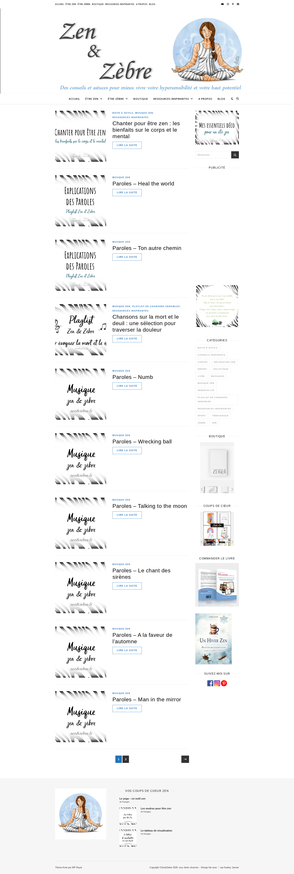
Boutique (98, 4)
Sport (202, 416)
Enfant (202, 369)
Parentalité (206, 390)
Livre (201, 376)
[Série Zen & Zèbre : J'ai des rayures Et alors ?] (222, 490)
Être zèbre (84, 4)
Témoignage (220, 416)
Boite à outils (122, 113)
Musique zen (144, 113)
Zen (214, 423)
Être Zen (71, 4)
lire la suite (127, 145)
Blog (152, 4)
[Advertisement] (217, 223)
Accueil (59, 4)
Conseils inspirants (211, 355)
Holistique (221, 369)
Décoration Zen (224, 362)
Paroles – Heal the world (143, 184)
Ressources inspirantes (119, 4)
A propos (142, 4)
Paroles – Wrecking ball (142, 441)
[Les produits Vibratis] (224, 542)
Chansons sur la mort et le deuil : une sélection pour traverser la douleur (145, 323)
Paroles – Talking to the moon (149, 506)
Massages (217, 376)
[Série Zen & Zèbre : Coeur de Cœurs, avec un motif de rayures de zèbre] (209, 490)
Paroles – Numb (132, 377)
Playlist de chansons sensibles (156, 306)
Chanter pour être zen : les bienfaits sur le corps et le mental (146, 129)
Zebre (202, 423)
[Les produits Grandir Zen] (212, 542)
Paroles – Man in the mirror (146, 699)
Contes (203, 362)
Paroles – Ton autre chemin (146, 248)
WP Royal (77, 867)
